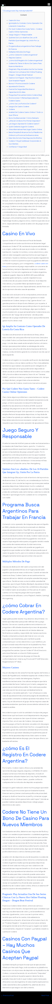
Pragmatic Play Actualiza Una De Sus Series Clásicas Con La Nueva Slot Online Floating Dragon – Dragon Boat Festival (26, 72)
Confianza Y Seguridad (18, 147)
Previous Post (7, 995)
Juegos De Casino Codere (19, 106)
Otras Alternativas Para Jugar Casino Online (25, 129)
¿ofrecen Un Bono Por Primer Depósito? (24, 121)
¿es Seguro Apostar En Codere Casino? (24, 124)
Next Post (46, 995)
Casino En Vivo (14, 20)
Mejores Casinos (15, 58)
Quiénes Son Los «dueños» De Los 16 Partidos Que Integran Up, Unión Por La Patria (24, 40)
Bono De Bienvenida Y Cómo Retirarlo (24, 118)
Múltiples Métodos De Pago (19, 52)
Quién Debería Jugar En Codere (21, 127)
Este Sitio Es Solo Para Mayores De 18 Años (25, 138)
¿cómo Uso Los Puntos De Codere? (22, 104)
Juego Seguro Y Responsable (20, 35)
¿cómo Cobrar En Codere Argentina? (23, 55)
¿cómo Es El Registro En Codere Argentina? (26, 60)
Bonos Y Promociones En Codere (22, 83)
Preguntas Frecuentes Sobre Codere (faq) (25, 95)
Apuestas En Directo (17, 86)
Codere (12, 109)
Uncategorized (9, 11)
